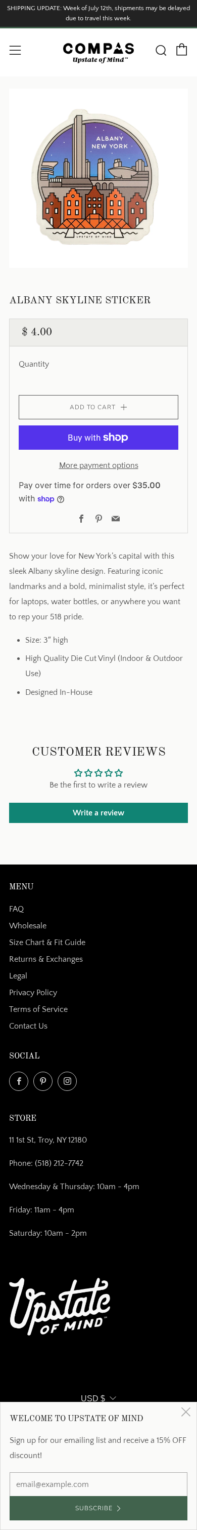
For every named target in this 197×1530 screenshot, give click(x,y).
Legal (18, 975)
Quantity (34, 364)
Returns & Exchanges (46, 959)
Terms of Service (38, 1009)
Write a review (98, 812)
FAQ (16, 909)
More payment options (98, 465)
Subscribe (94, 1508)
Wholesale (27, 925)
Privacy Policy (33, 992)
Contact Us (28, 1026)
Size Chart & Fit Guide (47, 942)
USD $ (93, 1398)
